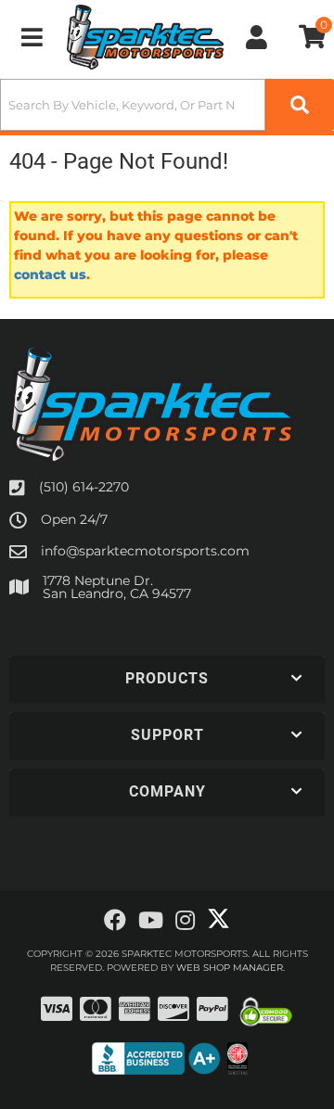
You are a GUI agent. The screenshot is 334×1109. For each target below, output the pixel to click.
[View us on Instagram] (185, 921)
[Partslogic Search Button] (299, 105)
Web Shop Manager (229, 968)
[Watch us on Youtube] (150, 921)
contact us (50, 274)
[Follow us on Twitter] (218, 919)
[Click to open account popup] (257, 37)
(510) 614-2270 (84, 486)
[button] (167, 105)
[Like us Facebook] (115, 921)
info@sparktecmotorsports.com (145, 550)
